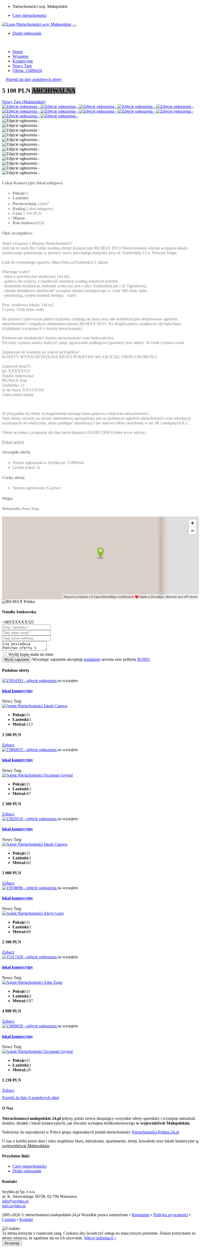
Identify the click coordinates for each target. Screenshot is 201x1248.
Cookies (9, 1219)
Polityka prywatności (170, 1215)
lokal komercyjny (17, 691)
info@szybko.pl (15, 1201)
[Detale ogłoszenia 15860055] (30, 749)
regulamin (92, 659)
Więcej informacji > (100, 1238)
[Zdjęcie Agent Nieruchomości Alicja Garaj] (33, 913)
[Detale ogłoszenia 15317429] (30, 957)
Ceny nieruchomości (30, 15)
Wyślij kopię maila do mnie (30, 654)
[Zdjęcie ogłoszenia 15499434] (21, 106)
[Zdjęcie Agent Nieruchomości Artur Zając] (32, 982)
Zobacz (8, 745)
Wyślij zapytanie (16, 660)
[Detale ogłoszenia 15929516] (30, 819)
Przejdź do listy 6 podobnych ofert (30, 1097)
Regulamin (141, 1215)
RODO (143, 659)
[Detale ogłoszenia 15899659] (30, 1026)
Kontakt (26, 1219)
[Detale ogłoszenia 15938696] (30, 888)
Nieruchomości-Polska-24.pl (155, 1132)
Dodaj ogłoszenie (27, 1171)
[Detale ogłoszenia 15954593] (30, 680)
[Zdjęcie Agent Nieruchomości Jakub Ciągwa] (34, 706)
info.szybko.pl (14, 1206)
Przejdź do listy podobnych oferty (34, 79)
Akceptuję (11, 1243)
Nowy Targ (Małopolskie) (23, 102)
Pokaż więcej (13, 442)
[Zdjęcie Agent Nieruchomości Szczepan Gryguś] (37, 775)
